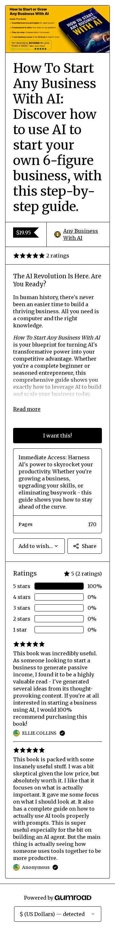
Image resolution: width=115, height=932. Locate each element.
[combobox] (39, 546)
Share (89, 546)
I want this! (57, 435)
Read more (27, 409)
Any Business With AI (80, 234)
